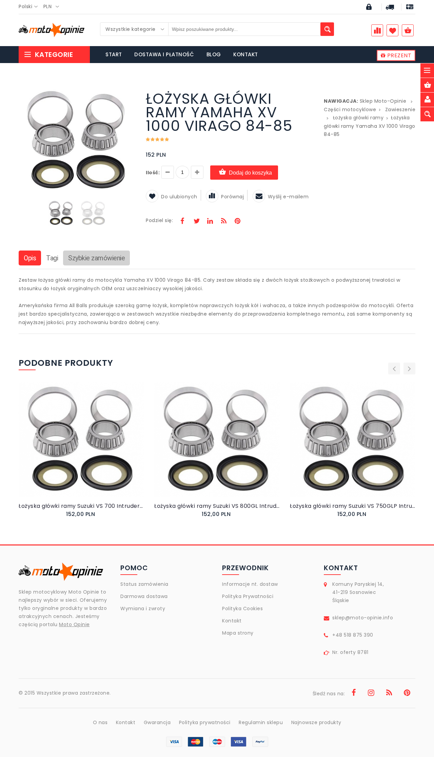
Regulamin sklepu (261, 722)
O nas (100, 722)
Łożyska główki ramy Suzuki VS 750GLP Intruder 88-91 (352, 506)
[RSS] (224, 221)
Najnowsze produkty (316, 722)
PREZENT (398, 55)
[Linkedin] (210, 221)
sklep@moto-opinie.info (362, 617)
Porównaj (232, 196)
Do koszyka (75, 446)
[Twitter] (196, 221)
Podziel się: (159, 220)
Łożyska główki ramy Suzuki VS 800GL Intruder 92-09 (217, 506)
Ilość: (153, 172)
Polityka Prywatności (247, 596)
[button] (129, 92)
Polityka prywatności (205, 722)
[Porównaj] (97, 446)
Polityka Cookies (242, 608)
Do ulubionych (179, 196)
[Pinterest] (237, 221)
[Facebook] (182, 221)
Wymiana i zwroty (142, 608)
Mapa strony (238, 633)
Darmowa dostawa (144, 596)
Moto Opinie (74, 624)
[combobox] (30, 7)
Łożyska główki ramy (358, 117)
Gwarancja (157, 722)
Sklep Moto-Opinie (383, 101)
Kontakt (232, 620)
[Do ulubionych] (89, 446)
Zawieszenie (400, 109)
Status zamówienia (144, 584)
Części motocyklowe (350, 109)
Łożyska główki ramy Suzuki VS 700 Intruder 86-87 (81, 506)
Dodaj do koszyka (250, 173)
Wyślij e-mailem (288, 196)
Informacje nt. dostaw (250, 584)
